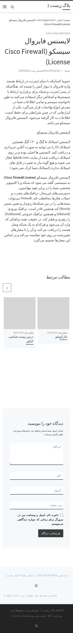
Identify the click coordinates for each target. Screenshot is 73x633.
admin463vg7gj (51, 71)
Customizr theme (20, 616)
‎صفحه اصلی (63, 20)
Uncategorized (45, 20)
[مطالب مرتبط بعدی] (7, 288)
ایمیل (58, 490)
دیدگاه (57, 446)
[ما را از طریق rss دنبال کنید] (36, 625)
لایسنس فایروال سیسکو (53, 132)
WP (49, 616)
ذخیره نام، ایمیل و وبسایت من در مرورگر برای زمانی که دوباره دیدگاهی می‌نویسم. (40, 519)
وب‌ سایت (56, 505)
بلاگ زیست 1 (48, 610)
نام (59, 475)
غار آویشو (61, 336)
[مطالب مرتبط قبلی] (16, 288)
